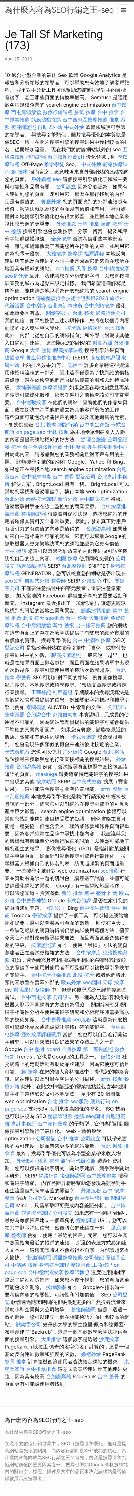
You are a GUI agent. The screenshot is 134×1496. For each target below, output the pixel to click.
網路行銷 (68, 424)
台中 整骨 (63, 476)
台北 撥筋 (113, 752)
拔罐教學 (15, 357)
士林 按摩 (58, 432)
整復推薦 (81, 1265)
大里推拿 (51, 1339)
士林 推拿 (88, 224)
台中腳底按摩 (94, 499)
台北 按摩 (115, 328)
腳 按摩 (19, 172)
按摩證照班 (43, 945)
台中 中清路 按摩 (92, 640)
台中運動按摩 (31, 402)
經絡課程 (93, 328)
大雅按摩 (56, 253)
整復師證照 (33, 514)
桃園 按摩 (67, 558)
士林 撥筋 (15, 551)
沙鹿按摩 (109, 1339)
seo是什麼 (16, 276)
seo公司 (14, 581)
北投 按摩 (33, 618)
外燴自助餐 (65, 714)
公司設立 (66, 186)
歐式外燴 (71, 982)
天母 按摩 (87, 268)
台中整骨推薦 (56, 1019)
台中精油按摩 (114, 268)
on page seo (30, 432)
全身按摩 (61, 238)
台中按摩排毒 (36, 476)
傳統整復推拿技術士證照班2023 (72, 298)
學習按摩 (42, 915)
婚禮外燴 (111, 1057)
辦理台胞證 (93, 439)
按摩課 (75, 253)
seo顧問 (92, 982)
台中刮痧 (36, 305)
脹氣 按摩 (85, 112)
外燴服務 (91, 1190)
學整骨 (23, 677)
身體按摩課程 (54, 1265)
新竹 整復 (63, 625)
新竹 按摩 (111, 1079)
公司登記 (117, 439)
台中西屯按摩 (36, 997)
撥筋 (79, 1116)
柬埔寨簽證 (28, 387)
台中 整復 (76, 618)
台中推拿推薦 (41, 1369)
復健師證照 (23, 127)
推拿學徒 (54, 164)
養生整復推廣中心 (107, 447)
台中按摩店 (88, 952)
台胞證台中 (38, 714)
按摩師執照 (77, 1272)
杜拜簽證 (63, 692)
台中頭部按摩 (53, 1123)
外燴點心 (92, 581)
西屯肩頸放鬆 (26, 112)
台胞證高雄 (98, 529)
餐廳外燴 (51, 201)
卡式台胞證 (83, 737)
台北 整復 (83, 313)
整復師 (42, 990)
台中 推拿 (108, 112)
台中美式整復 (87, 781)
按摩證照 (15, 714)
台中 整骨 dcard (41, 1049)
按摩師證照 (55, 387)
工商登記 (41, 692)
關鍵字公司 (58, 313)
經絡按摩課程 (41, 499)
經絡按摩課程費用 (41, 1034)
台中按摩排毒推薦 (51, 975)
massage (46, 774)
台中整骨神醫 (31, 900)
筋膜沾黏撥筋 (46, 120)
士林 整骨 (75, 447)
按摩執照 (46, 781)
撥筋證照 (36, 157)
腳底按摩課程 (68, 350)
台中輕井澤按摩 (45, 1272)
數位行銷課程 (58, 112)
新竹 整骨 (111, 789)
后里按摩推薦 (68, 1257)
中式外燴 (74, 127)
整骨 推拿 (15, 1361)
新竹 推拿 (72, 893)
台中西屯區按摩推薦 (85, 120)
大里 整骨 (40, 350)
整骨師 (58, 581)
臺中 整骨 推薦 (100, 893)
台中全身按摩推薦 (43, 447)
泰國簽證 (36, 707)
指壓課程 (94, 253)
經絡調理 (86, 1220)
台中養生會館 (94, 424)
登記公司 (86, 476)
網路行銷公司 (111, 313)
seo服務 (82, 1019)
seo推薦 (65, 268)
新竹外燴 (68, 499)
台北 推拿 (58, 1101)
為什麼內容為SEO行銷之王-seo (59, 10)
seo (57, 179)
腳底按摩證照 (105, 357)
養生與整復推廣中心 (48, 357)
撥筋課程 (23, 990)
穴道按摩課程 (36, 1213)
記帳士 (75, 365)
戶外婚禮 (41, 179)
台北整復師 (74, 566)
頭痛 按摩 (111, 224)
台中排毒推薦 (91, 625)
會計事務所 (23, 1123)
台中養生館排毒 (91, 1198)
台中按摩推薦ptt (66, 157)
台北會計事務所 (65, 305)
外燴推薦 (66, 224)
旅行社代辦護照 (78, 1161)
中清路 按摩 (24, 1265)
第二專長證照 (98, 1049)
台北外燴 (15, 499)
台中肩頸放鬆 (36, 625)
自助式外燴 (50, 127)
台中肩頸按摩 (99, 305)
